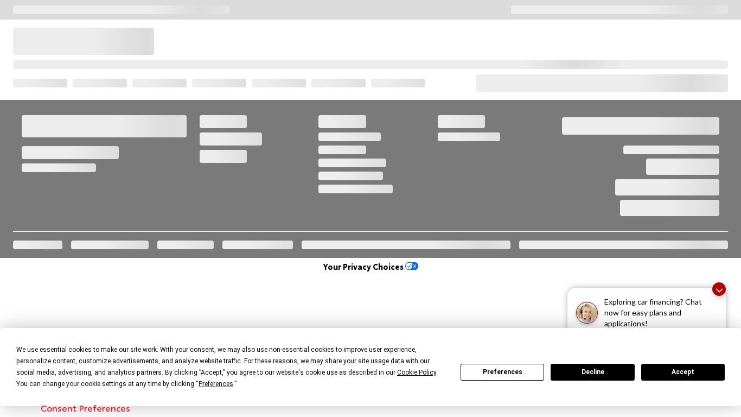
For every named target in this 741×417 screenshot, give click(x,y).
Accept (683, 372)
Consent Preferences (85, 407)
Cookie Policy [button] (416, 372)
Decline (593, 372)
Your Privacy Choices (364, 266)
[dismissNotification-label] (719, 289)
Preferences (502, 372)
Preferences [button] (216, 384)
